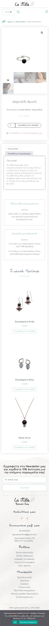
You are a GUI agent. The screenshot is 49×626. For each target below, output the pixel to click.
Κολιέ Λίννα (24, 438)
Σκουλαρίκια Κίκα (24, 380)
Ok (15, 622)
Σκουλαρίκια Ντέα (24, 322)
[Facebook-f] (22, 518)
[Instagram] (27, 518)
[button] (42, 32)
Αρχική (10, 22)
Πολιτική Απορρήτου (28, 622)
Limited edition (20, 22)
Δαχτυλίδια (37, 110)
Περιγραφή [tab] (13, 149)
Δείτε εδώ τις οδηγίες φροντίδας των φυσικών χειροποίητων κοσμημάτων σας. (24, 217)
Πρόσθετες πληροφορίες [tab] (19, 154)
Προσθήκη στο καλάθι (28, 125)
